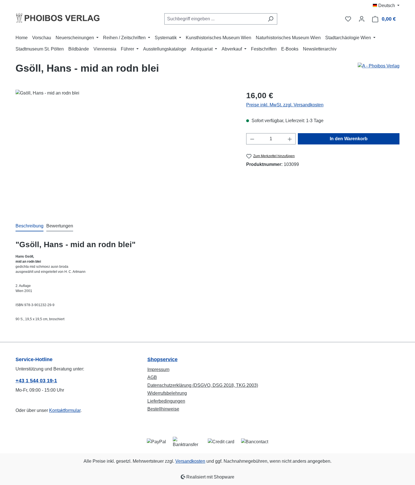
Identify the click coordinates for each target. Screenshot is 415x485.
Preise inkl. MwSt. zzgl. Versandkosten (285, 104)
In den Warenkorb (349, 138)
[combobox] (214, 19)
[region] (125, 150)
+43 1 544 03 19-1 (36, 380)
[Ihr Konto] (361, 19)
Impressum (158, 369)
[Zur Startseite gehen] (58, 17)
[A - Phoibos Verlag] (378, 66)
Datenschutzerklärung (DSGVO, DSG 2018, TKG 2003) (202, 385)
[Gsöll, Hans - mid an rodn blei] (125, 150)
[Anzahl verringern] (252, 138)
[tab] (29, 226)
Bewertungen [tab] (59, 225)
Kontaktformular (64, 410)
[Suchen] (270, 19)
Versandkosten (190, 461)
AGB (152, 377)
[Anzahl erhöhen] (290, 138)
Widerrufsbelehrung (167, 393)
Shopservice (162, 359)
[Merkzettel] (348, 19)
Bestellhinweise (163, 409)
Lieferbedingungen (166, 401)
